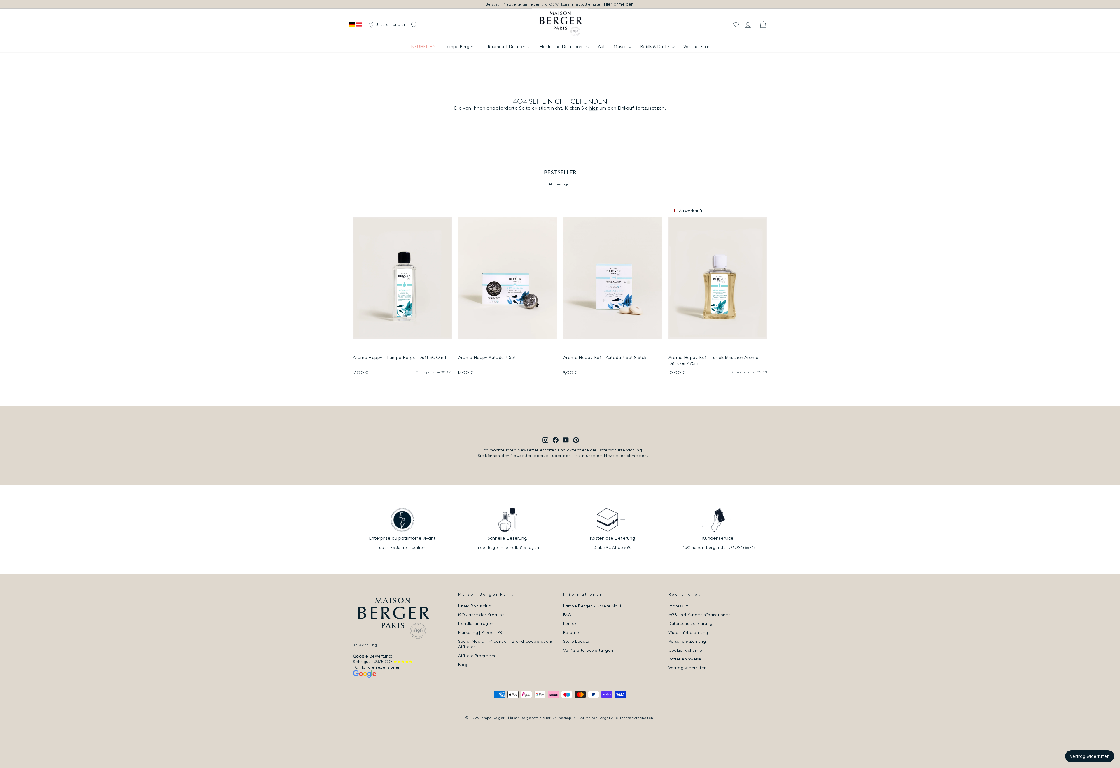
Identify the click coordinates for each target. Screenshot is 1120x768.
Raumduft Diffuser (507, 46)
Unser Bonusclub (474, 606)
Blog (463, 664)
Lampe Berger (459, 46)
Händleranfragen (476, 623)
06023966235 (742, 547)
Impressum (678, 606)
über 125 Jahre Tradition (402, 547)
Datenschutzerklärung (690, 623)
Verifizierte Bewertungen (588, 650)
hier (593, 108)
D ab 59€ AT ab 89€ (612, 547)
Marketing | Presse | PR (480, 632)
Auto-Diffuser (612, 46)
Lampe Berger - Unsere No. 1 (592, 606)
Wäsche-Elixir (696, 46)
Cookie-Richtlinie (685, 650)
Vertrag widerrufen (687, 667)
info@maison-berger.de (703, 547)
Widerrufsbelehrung (688, 632)
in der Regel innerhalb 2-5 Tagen (507, 547)
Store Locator (577, 641)
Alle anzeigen (560, 184)
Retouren (572, 632)
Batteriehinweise (684, 659)
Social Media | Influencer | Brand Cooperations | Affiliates (506, 644)
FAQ (567, 614)
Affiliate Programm (476, 655)
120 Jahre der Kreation (481, 614)
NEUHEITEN (423, 46)
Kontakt (570, 623)
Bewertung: (373, 656)
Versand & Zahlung (687, 641)
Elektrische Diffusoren (562, 46)
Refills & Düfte (655, 46)
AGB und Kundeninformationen (699, 614)
